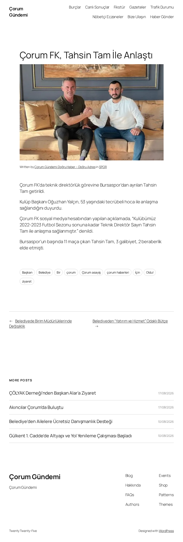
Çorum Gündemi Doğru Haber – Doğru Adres (64, 167)
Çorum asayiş (91, 272)
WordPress (166, 531)
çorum (71, 272)
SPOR (103, 167)
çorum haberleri (118, 272)
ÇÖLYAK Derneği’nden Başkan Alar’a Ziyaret (52, 393)
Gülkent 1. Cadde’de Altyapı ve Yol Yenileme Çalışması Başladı (70, 435)
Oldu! (150, 272)
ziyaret (27, 281)
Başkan (27, 272)
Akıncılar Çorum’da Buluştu (36, 407)
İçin (137, 272)
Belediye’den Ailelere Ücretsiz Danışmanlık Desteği (60, 421)
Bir (58, 272)
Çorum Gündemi (18, 12)
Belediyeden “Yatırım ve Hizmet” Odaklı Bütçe (130, 320)
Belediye (44, 272)
